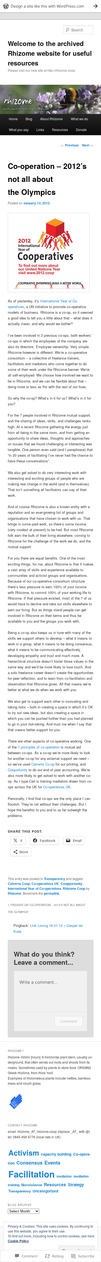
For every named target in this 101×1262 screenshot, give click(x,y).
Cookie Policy (18, 1240)
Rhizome (14, 893)
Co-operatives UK (57, 786)
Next (87, 145)
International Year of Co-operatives (34, 888)
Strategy (76, 1185)
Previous (70, 145)
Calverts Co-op (42, 764)
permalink (51, 893)
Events (52, 1162)
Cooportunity (18, 769)
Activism (23, 1152)
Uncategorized (45, 1191)
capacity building (56, 1154)
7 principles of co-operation (39, 747)
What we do (79, 118)
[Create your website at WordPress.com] (50, 6)
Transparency (54, 878)
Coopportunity (71, 883)
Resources (60, 129)
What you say (19, 129)
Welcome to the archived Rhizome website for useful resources (50, 53)
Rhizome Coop (74, 888)
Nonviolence (31, 1184)
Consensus (29, 1162)
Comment (68, 1021)
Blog (29, 118)
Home (13, 118)
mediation (64, 1176)
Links (40, 129)
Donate (81, 129)
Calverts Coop (19, 883)
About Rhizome (51, 118)
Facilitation (31, 1174)
